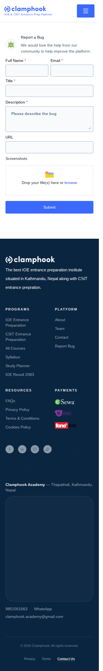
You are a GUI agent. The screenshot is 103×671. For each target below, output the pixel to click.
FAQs (10, 401)
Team (60, 328)
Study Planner (17, 366)
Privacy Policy (17, 409)
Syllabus (12, 357)
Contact (61, 337)
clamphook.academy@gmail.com (34, 616)
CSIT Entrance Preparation (18, 337)
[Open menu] (85, 11)
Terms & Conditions (22, 418)
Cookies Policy (18, 427)
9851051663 (16, 609)
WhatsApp (43, 609)
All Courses (15, 348)
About (60, 320)
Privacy (29, 659)
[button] (49, 180)
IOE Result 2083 (19, 374)
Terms (46, 659)
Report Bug (65, 346)
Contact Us (66, 659)
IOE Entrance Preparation (17, 322)
